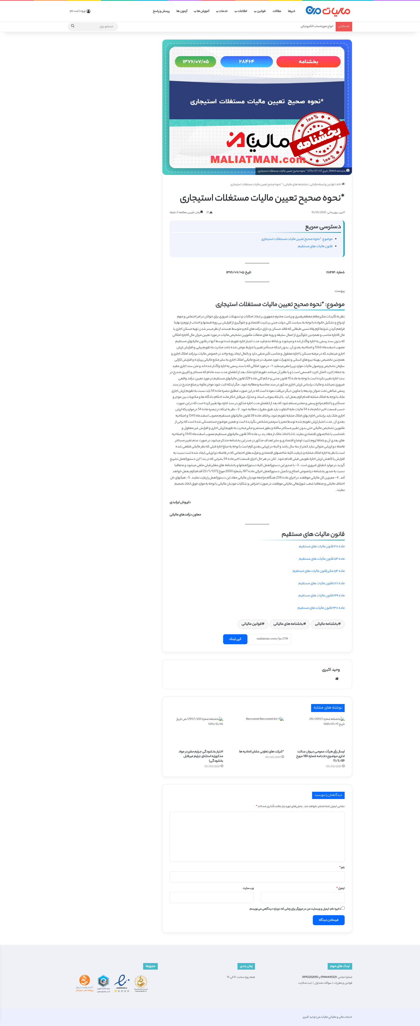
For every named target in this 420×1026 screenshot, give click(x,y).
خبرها (291, 11)
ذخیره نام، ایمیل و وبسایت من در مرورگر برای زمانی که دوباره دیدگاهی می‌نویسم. (295, 909)
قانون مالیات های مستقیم (315, 246)
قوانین (261, 11)
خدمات (223, 11)
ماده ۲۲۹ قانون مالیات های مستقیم (321, 596)
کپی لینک (235, 639)
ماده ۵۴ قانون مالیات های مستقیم (322, 559)
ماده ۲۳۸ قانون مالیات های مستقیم (321, 608)
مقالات (277, 11)
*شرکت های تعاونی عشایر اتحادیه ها (261, 751)
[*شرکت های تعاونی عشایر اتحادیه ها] (257, 732)
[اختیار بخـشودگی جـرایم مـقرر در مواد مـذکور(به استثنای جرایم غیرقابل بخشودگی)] (196, 732)
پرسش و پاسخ (161, 11)
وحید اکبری (331, 670)
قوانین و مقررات (343, 983)
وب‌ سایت (248, 888)
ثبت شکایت (305, 983)
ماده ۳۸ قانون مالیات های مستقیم (322, 546)
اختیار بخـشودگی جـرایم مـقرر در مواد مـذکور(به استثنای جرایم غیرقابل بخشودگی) (201, 756)
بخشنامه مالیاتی (326, 624)
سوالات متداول (323, 983)
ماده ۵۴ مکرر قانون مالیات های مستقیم (319, 571)
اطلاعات (242, 11)
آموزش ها (203, 11)
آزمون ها (181, 11)
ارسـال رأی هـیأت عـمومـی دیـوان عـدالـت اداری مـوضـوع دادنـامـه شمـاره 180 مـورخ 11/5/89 (320, 756)
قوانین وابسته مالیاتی (322, 184)
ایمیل (340, 888)
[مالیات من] (328, 11)
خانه (339, 184)
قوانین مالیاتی (252, 624)
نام (342, 867)
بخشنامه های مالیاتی (296, 184)
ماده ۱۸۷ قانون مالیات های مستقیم (321, 583)
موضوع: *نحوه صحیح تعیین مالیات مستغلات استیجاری (296, 239)
